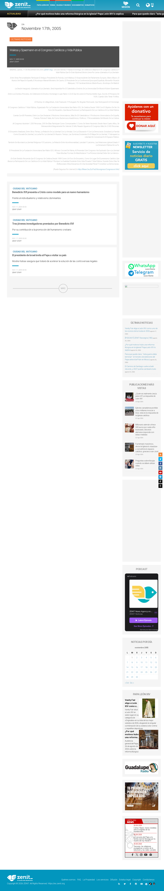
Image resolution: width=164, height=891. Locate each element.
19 (151, 667)
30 (137, 677)
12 (151, 662)
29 (132, 677)
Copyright (136, 879)
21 (127, 672)
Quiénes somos (68, 879)
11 (146, 662)
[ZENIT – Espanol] (20, 5)
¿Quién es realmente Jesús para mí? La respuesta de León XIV (146, 396)
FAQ (79, 879)
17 (142, 667)
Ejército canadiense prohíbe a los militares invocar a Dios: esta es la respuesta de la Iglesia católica (146, 411)
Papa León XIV (43, 5)
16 (137, 667)
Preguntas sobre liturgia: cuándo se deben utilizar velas (145, 463)
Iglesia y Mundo (63, 5)
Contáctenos (148, 879)
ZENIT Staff (14, 62)
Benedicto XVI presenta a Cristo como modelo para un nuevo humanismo (50, 192)
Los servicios (103, 879)
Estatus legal (125, 879)
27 (156, 672)
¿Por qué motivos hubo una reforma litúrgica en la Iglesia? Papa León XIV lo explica (52, 13)
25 (146, 672)
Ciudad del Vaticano (25, 188)
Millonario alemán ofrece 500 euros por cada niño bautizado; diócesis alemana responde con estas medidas (145, 430)
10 (142, 662)
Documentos (78, 5)
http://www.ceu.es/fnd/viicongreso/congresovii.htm (98, 169)
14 (127, 667)
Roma (52, 5)
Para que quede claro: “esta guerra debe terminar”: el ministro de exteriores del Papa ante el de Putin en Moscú (141, 357)
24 (142, 672)
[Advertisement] (63, 311)
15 (132, 667)
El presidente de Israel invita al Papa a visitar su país (39, 255)
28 (127, 677)
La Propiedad (89, 879)
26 (151, 672)
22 (132, 672)
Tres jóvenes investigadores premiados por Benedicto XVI (43, 223)
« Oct (127, 683)
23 (137, 672)
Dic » (132, 683)
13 (156, 662)
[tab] (133, 821)
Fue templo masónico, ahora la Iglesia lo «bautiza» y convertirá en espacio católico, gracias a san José (146, 447)
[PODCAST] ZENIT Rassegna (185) (139, 338)
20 (156, 667)
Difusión (113, 879)
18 (146, 667)
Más (63, 288)
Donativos (89, 5)
